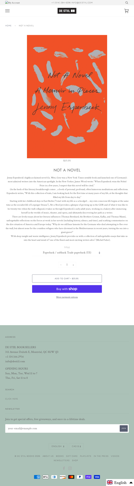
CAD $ (75, 446)
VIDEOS (115, 456)
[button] (120, 482)
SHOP (75, 460)
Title (67, 247)
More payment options (67, 297)
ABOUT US (48, 456)
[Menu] (7, 11)
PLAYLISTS (85, 456)
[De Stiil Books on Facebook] (64, 469)
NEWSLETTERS (62, 460)
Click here (11, 399)
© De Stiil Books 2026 (27, 456)
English (57, 446)
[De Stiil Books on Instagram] (70, 469)
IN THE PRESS (101, 456)
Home (8, 25)
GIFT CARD (72, 456)
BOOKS (60, 456)
